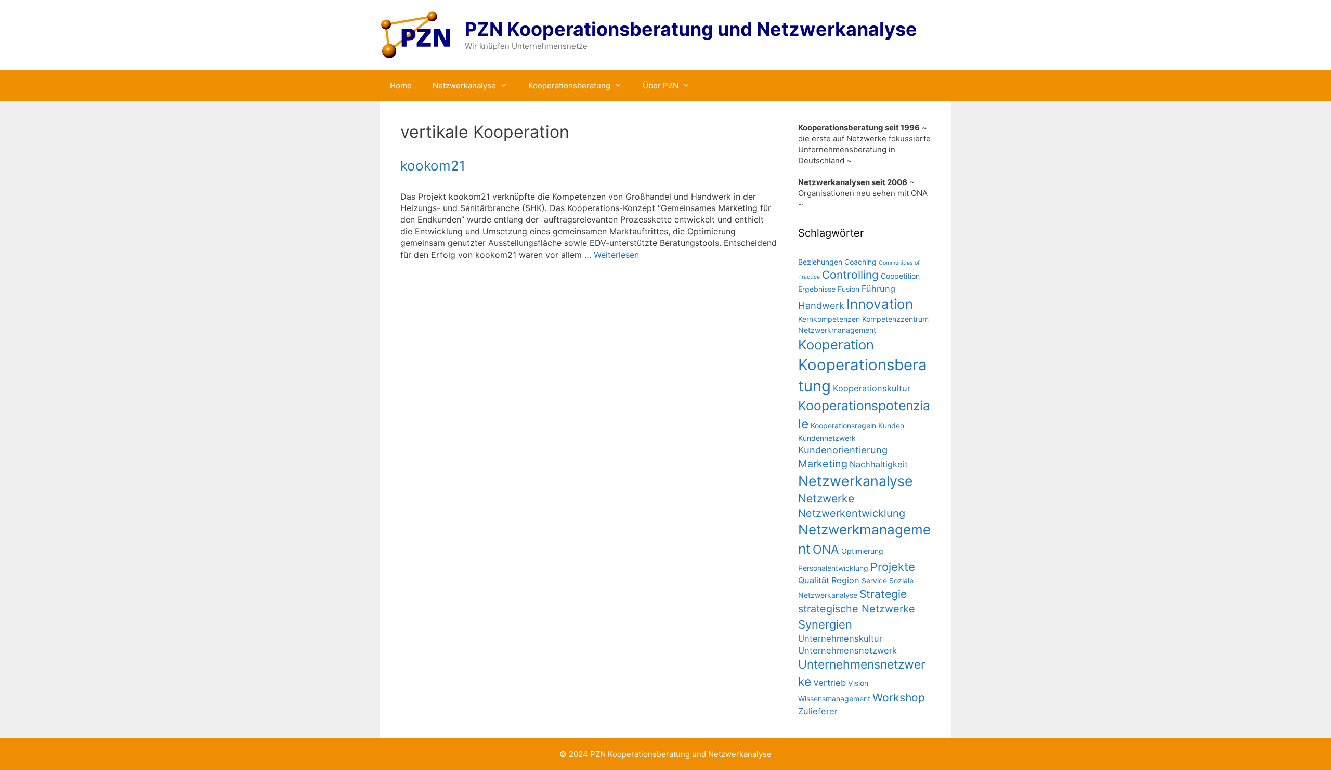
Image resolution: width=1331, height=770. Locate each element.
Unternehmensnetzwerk (847, 650)
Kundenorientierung (843, 449)
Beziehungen (820, 261)
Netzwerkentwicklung (851, 513)
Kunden (891, 425)
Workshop (898, 697)
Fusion (848, 288)
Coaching (860, 261)
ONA (826, 549)
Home (401, 85)
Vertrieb (829, 682)
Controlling (850, 274)
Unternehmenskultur (840, 638)
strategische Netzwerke (856, 609)
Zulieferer (818, 711)
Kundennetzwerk (827, 438)
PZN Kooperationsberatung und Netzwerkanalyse (691, 29)
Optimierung (862, 550)
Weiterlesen (616, 255)
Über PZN (660, 85)
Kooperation (836, 344)
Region (845, 580)
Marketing (822, 464)
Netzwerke (826, 498)
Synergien (825, 624)
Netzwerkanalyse (464, 85)
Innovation (879, 304)
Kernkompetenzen (829, 319)
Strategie (883, 594)
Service (874, 580)
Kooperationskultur (871, 388)
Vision (858, 682)
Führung (878, 288)
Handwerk (821, 305)
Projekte (892, 566)
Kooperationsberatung (569, 85)
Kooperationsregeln (843, 425)
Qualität (813, 580)
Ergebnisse (817, 288)
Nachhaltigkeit (879, 464)
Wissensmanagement (834, 698)
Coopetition (900, 275)
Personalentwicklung (833, 568)
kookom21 (432, 166)
